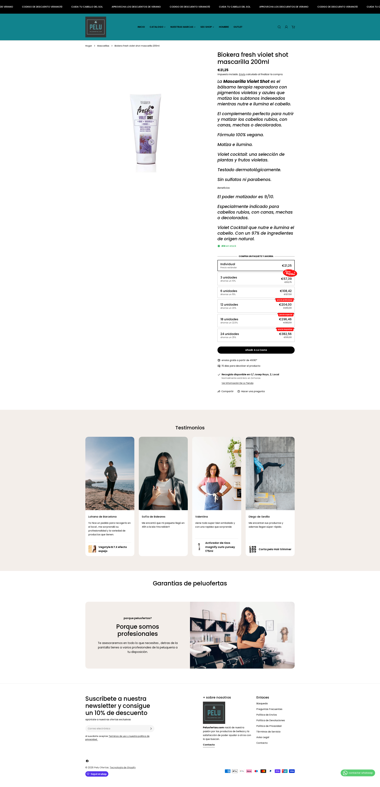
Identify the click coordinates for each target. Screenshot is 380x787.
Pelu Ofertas (101, 767)
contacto (209, 744)
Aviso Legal (262, 737)
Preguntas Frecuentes (269, 709)
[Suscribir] (151, 728)
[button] (256, 265)
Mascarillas (103, 45)
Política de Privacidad (268, 726)
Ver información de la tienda (237, 383)
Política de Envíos (266, 714)
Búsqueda (262, 703)
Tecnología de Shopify (123, 767)
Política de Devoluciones (270, 720)
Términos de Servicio (268, 731)
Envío (242, 74)
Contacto (262, 743)
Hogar (88, 45)
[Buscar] (279, 27)
